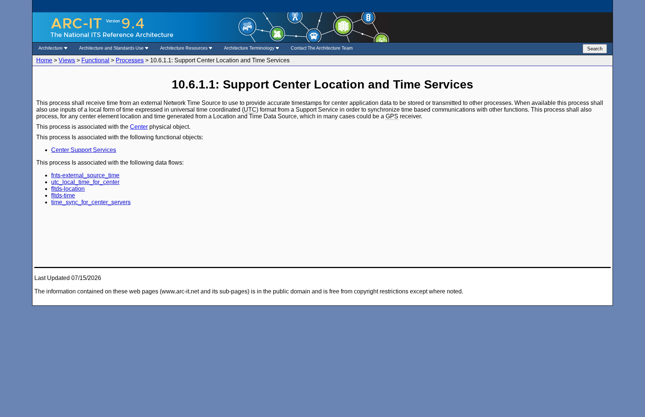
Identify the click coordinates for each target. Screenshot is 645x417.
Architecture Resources (184, 48)
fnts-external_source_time (85, 175)
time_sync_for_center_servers (91, 202)
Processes (130, 60)
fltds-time (63, 195)
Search (594, 49)
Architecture (51, 48)
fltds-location (68, 189)
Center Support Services (83, 150)
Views (67, 60)
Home (44, 60)
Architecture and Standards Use (112, 48)
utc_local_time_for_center (85, 182)
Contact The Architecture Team (322, 48)
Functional (95, 60)
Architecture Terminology (249, 48)
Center (139, 127)
